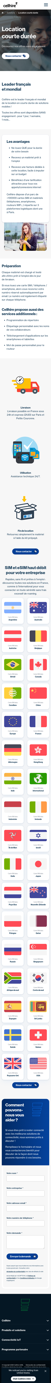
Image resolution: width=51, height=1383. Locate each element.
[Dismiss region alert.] (45, 1371)
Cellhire (6, 1320)
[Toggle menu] (46, 4)
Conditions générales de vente (12, 1367)
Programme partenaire (15, 1349)
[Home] (2, 13)
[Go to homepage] (11, 4)
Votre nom (12, 1173)
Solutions (11, 13)
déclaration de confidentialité (16, 1271)
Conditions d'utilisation (27, 1278)
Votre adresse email (17, 1203)
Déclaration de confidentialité (35, 1365)
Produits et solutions (14, 1330)
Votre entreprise (15, 1188)
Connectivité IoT (11, 1339)
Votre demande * (14, 1233)
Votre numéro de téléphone (20, 1218)
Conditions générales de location (35, 1367)
